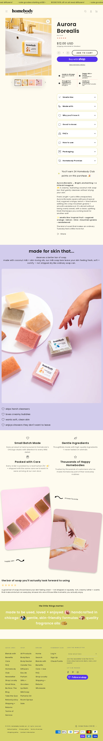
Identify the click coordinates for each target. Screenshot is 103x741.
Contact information (27, 732)
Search (39, 657)
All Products (26, 653)
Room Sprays (27, 700)
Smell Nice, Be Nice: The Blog (11, 688)
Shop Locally (11, 680)
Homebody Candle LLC (19, 726)
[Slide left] (11, 82)
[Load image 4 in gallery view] (39, 82)
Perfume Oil (26, 696)
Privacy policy (24, 729)
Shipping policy (12, 732)
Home (38, 653)
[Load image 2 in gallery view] (25, 82)
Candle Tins (26, 665)
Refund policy (11, 700)
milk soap (60, 35)
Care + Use (41, 669)
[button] (85, 11)
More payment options (77, 64)
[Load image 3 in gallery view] (32, 82)
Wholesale (40, 688)
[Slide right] (45, 82)
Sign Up (54, 657)
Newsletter (10, 677)
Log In (53, 653)
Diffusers (25, 669)
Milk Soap (25, 692)
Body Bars (25, 657)
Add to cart (85, 53)
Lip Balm (24, 688)
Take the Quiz (11, 696)
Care (7, 661)
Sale (23, 703)
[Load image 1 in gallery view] (18, 82)
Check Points (57, 661)
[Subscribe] (96, 653)
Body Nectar (26, 661)
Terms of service (36, 729)
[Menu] (6, 11)
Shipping (60, 46)
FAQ (7, 665)
